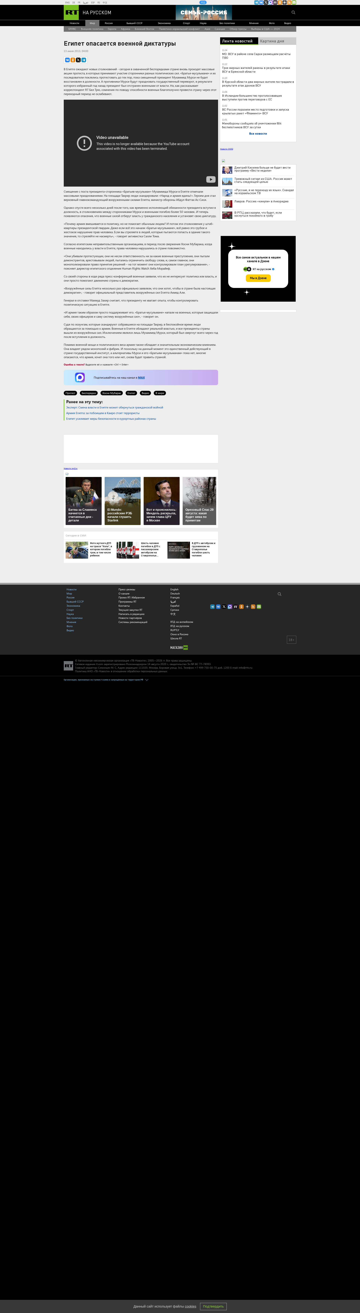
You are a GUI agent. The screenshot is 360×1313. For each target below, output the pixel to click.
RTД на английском (181, 622)
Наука (203, 23)
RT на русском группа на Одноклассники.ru (280, 2)
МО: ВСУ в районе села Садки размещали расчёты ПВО (256, 56)
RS (99, 2)
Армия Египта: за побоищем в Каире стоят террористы (103, 413)
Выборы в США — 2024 (265, 29)
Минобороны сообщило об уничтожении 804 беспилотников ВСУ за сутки (251, 125)
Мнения (254, 23)
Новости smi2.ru (70, 468)
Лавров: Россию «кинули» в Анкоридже (261, 201)
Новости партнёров (130, 618)
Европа (112, 29)
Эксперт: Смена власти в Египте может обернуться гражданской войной (114, 407)
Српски (174, 610)
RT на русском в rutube (275, 2)
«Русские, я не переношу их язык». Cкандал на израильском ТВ (264, 191)
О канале (123, 593)
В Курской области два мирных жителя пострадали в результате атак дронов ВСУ (258, 83)
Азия (207, 29)
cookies (190, 1306)
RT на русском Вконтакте (261, 2)
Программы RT (127, 601)
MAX (141, 377)
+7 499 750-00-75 (206, 667)
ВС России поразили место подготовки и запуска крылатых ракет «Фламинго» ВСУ (255, 111)
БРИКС (72, 29)
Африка (125, 29)
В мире (160, 393)
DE (73, 2)
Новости (74, 23)
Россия (109, 23)
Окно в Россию (179, 634)
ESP (93, 2)
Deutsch (175, 593)
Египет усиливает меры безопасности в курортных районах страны (111, 418)
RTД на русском (179, 626)
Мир (92, 23)
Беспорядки (89, 393)
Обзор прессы (238, 29)
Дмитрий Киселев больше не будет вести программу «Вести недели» (262, 169)
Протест (70, 393)
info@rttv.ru (245, 667)
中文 (105, 2)
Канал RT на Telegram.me (256, 2)
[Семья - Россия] (204, 12)
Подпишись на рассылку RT (294, 2)
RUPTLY (174, 630)
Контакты (124, 605)
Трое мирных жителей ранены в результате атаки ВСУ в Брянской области (256, 69)
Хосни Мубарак (111, 393)
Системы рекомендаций (132, 622)
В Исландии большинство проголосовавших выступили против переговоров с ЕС (252, 97)
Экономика (164, 23)
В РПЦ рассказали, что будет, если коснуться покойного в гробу (258, 214)
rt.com (99, 664)
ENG (67, 2)
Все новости (258, 133)
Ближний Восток (144, 29)
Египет (131, 393)
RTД (203, 2)
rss (289, 2)
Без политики (227, 23)
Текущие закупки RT (130, 610)
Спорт (186, 23)
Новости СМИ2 (226, 149)
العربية (85, 2)
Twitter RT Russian (266, 2)
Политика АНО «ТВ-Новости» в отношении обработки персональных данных (121, 671)
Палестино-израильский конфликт (179, 29)
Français (175, 597)
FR (79, 2)
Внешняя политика (92, 29)
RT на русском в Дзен (284, 2)
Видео (287, 23)
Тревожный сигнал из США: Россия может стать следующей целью (263, 180)
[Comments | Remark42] (141, 449)
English (174, 589)
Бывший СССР (134, 23)
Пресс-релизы (126, 589)
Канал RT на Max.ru (270, 2)
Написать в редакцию (131, 614)
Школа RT (176, 638)
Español (174, 606)
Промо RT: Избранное (131, 597)
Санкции (220, 29)
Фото (272, 23)
